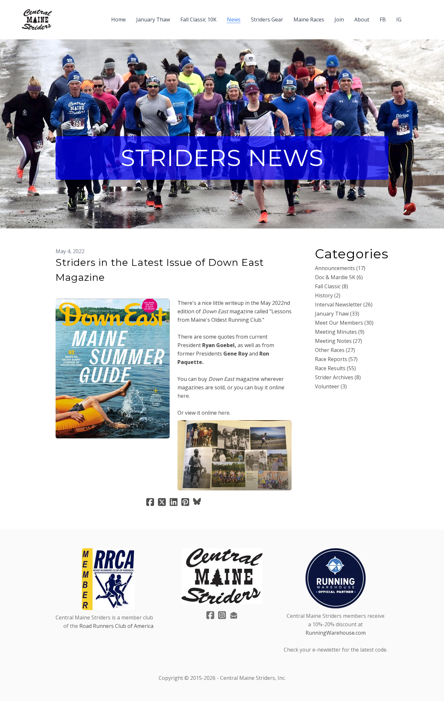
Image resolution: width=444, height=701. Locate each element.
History (111, 288)
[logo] (37, 19)
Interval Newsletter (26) (343, 304)
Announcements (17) (340, 268)
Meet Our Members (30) (344, 322)
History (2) (327, 295)
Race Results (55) (335, 368)
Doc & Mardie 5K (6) (339, 277)
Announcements (77, 288)
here (183, 395)
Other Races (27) (335, 350)
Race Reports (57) (336, 359)
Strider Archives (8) (338, 377)
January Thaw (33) (337, 313)
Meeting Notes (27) (338, 340)
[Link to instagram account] (222, 615)
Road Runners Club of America (116, 626)
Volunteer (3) (331, 386)
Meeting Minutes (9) (339, 331)
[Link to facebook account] (210, 615)
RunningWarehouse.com (336, 632)
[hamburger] (60, 15)
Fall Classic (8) (331, 286)
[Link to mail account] (234, 615)
